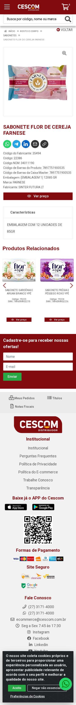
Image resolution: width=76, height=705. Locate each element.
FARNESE (19, 182)
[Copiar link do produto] (44, 144)
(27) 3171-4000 (40, 613)
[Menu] (7, 7)
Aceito (16, 688)
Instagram (40, 632)
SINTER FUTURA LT (31, 187)
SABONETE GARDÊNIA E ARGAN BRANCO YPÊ (19, 292)
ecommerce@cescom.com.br (40, 619)
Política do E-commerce (38, 472)
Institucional (38, 448)
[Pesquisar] (68, 19)
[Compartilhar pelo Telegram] (16, 144)
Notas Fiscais (24, 406)
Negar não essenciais (47, 688)
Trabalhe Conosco (38, 480)
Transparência (38, 488)
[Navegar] (4, 285)
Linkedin (41, 645)
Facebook (40, 638)
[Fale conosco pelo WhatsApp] (65, 684)
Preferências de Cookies (27, 696)
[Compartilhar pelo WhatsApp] (7, 144)
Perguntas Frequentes (38, 456)
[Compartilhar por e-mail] (35, 144)
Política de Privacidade (38, 464)
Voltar (66, 30)
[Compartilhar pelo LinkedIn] (26, 144)
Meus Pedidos (24, 398)
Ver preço (41, 196)
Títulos (57, 398)
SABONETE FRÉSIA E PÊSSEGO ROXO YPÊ (57, 292)
